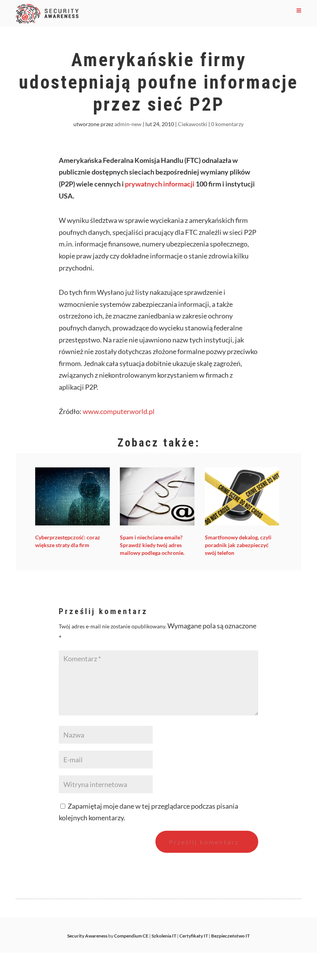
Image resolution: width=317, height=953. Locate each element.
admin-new (127, 124)
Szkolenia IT (164, 936)
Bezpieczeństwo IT (230, 936)
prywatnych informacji (159, 184)
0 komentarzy (227, 124)
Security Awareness (87, 936)
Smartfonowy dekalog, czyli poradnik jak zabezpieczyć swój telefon (238, 545)
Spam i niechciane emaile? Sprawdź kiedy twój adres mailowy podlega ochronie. (152, 545)
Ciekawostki (192, 124)
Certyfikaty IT (193, 936)
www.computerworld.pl (119, 411)
